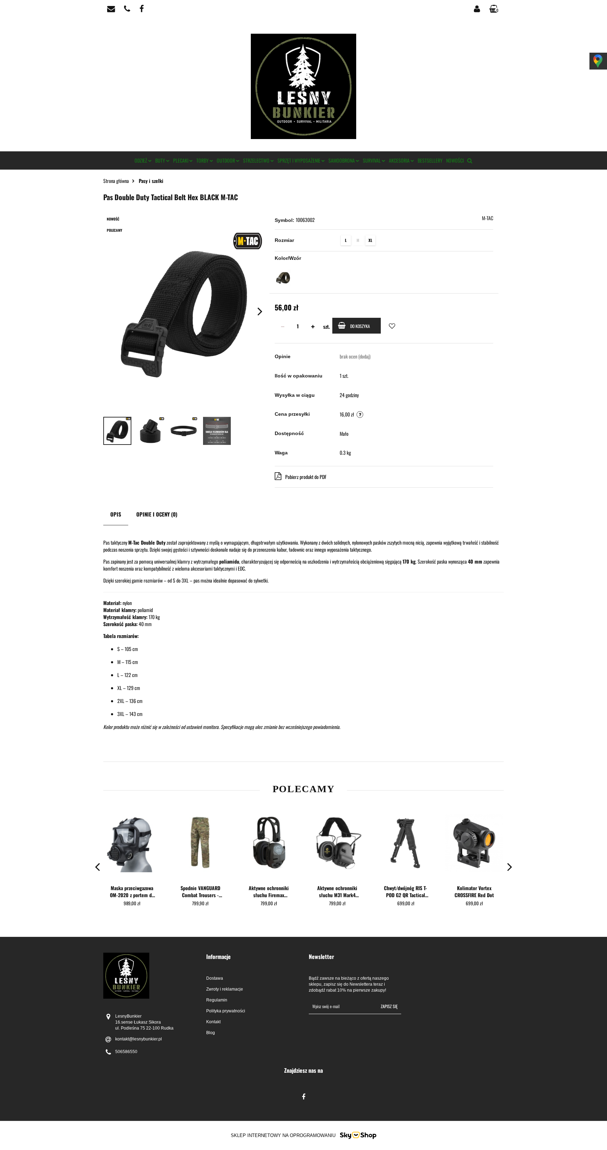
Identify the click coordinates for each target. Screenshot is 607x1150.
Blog (210, 1032)
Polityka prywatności (225, 1010)
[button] (252, 957)
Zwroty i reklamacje (224, 989)
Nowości (455, 160)
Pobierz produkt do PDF (305, 476)
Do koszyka (360, 326)
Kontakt (213, 1021)
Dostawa (214, 978)
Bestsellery (430, 160)
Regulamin (216, 1000)
